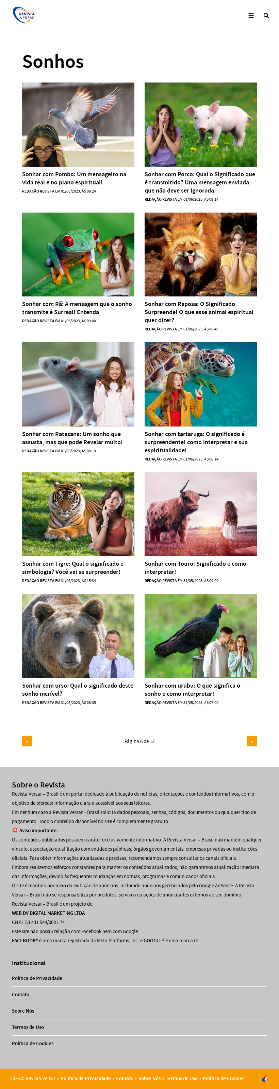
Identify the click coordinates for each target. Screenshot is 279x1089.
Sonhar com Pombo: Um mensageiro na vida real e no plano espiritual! (74, 178)
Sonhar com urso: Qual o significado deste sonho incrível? (77, 690)
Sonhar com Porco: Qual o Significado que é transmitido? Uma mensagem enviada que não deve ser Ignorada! (200, 182)
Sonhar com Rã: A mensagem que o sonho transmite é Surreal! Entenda (77, 308)
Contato (20, 994)
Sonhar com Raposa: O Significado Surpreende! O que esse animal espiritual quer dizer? (199, 312)
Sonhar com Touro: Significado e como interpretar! (195, 568)
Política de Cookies (32, 1043)
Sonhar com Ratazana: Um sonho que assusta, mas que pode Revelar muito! (72, 438)
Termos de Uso (28, 1027)
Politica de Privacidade (37, 978)
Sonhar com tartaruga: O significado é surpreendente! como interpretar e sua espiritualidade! (196, 442)
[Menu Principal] (250, 15)
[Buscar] (266, 15)
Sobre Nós (23, 1011)
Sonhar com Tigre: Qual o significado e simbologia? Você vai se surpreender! (73, 568)
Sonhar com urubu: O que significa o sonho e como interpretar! (192, 690)
